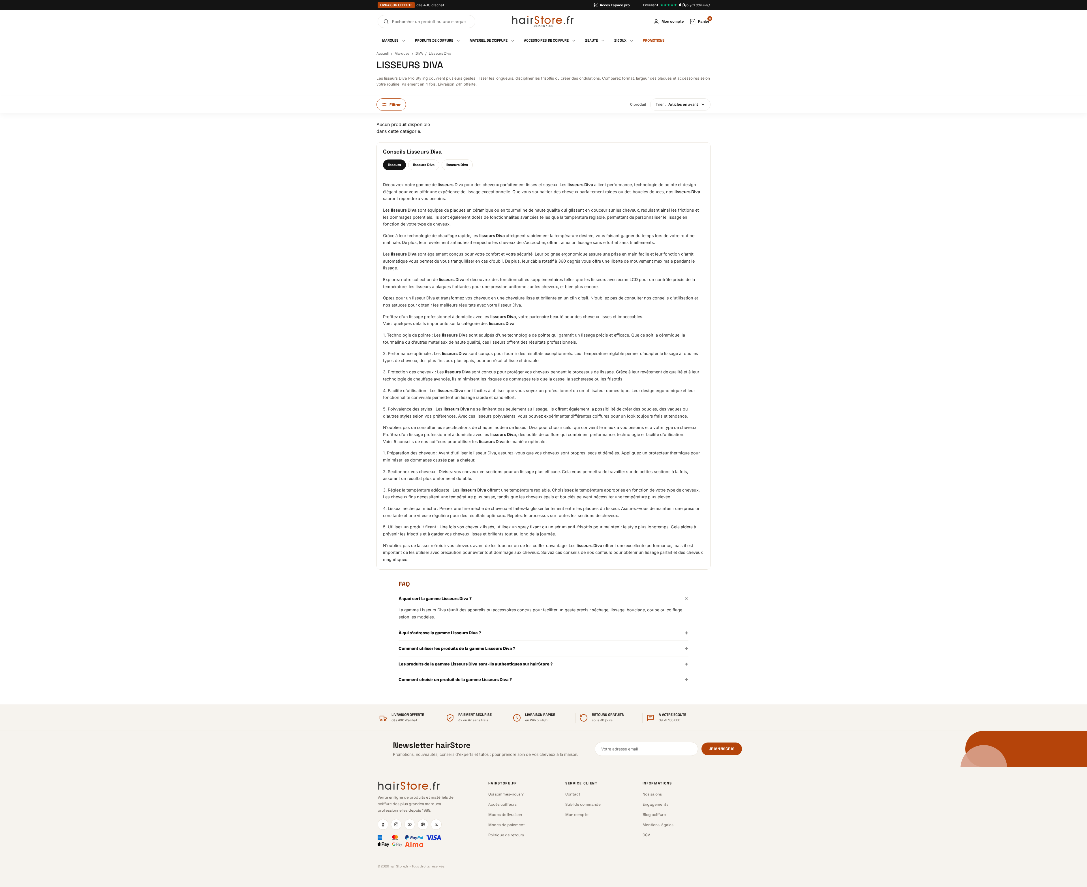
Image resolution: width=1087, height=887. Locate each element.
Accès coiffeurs (502, 804)
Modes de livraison (505, 814)
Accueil (382, 53)
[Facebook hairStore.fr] (383, 824)
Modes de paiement (506, 824)
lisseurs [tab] (394, 165)
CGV (646, 835)
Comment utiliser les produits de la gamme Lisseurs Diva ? (543, 648)
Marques (402, 53)
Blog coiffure (654, 814)
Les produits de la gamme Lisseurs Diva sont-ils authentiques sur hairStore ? (543, 663)
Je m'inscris (722, 748)
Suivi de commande (583, 804)
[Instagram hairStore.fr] (396, 824)
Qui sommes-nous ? (506, 794)
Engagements (655, 804)
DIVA (419, 53)
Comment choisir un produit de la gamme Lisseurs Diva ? (543, 679)
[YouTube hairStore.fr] (409, 824)
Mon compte (577, 814)
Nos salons (652, 794)
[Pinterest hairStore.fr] (423, 824)
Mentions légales (658, 824)
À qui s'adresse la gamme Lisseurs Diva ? (543, 632)
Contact (572, 794)
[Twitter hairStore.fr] (436, 824)
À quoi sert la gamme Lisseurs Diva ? (543, 598)
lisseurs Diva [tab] (424, 165)
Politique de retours (506, 835)
